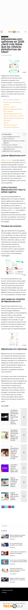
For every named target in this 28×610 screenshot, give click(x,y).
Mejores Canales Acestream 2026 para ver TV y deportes (17, 579)
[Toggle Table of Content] (23, 134)
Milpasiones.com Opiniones (12, 151)
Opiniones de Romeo (10, 125)
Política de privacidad (7, 590)
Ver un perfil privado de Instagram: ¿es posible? (16, 544)
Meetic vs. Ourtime (9, 107)
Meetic (13, 210)
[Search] (25, 32)
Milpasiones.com (6, 160)
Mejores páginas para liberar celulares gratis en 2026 (17, 535)
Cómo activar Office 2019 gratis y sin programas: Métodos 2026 (18, 560)
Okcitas (5, 123)
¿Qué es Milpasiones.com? (11, 137)
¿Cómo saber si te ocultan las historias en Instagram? (18, 552)
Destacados (12, 539)
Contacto (4, 592)
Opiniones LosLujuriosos (11, 127)
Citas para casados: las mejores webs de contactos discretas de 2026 (17, 570)
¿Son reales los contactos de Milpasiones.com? (12, 148)
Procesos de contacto (10, 145)
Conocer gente (5, 36)
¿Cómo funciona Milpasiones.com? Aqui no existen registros (14, 141)
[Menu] (2, 32)
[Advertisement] (14, 15)
